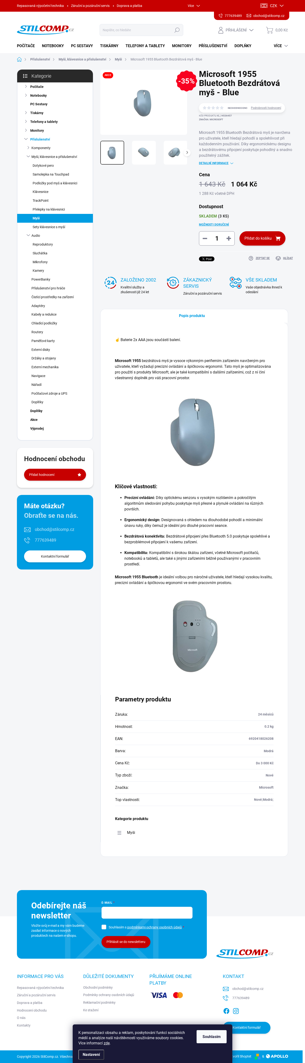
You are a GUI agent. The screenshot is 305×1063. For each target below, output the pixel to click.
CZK (273, 6)
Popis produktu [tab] (192, 315)
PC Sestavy (38, 104)
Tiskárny (36, 113)
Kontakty (23, 1025)
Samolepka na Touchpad (51, 174)
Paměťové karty (43, 341)
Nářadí (36, 385)
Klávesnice (40, 192)
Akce (34, 420)
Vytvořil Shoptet (239, 1056)
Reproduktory (43, 244)
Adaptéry (38, 306)
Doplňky (37, 402)
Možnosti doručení (214, 224)
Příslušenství (40, 139)
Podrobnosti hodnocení (266, 108)
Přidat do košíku (258, 238)
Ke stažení (90, 1010)
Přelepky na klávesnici (49, 209)
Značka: (211, 119)
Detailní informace (214, 163)
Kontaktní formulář (55, 556)
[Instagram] (235, 1010)
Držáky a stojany (43, 358)
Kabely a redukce (43, 314)
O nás (21, 1018)
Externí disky (40, 350)
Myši (36, 218)
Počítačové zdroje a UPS (49, 393)
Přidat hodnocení (41, 475)
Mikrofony (40, 262)
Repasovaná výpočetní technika (40, 6)
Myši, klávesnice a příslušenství (54, 157)
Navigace (38, 376)
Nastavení (91, 1054)
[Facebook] (226, 1010)
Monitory (37, 130)
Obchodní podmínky (98, 987)
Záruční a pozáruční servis (90, 6)
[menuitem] (27, 46)
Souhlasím (212, 1036)
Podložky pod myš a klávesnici (55, 183)
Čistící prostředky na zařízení (52, 297)
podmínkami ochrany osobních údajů (154, 927)
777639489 (45, 540)
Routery (37, 332)
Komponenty (41, 148)
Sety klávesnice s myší (49, 227)
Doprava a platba (129, 6)
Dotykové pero (43, 165)
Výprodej (37, 428)
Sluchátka (40, 253)
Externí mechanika (45, 367)
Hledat (177, 30)
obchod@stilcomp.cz (54, 529)
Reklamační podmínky (99, 1002)
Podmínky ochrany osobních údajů (108, 995)
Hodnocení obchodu (32, 1010)
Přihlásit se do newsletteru (126, 942)
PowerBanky (40, 279)
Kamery (38, 270)
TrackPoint (41, 200)
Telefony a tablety (44, 122)
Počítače (37, 87)
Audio (35, 235)
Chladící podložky (44, 323)
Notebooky (38, 95)
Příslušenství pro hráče (48, 288)
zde (107, 1043)
